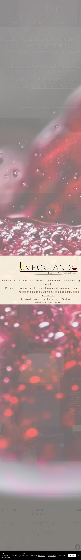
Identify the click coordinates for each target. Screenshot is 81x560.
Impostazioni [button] (52, 556)
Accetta (72, 556)
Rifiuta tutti (62, 556)
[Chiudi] (78, 555)
